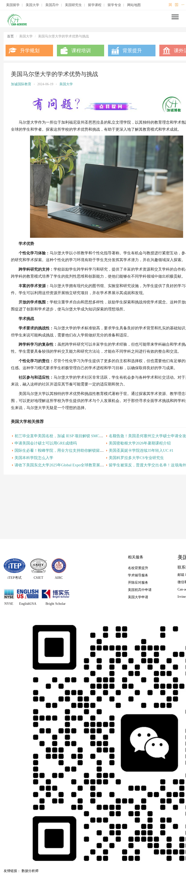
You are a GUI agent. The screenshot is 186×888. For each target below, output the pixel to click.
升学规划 (29, 50)
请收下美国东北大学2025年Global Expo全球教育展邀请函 (63, 465)
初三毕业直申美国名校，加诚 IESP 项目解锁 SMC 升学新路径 (67, 436)
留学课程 (94, 5)
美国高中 (52, 5)
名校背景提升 (138, 568)
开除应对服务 (138, 582)
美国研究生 (73, 5)
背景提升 (132, 50)
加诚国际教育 (21, 84)
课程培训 (81, 50)
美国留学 (13, 5)
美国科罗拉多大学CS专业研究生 (136, 458)
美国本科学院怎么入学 (34, 458)
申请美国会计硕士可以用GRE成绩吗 (46, 443)
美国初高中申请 (140, 590)
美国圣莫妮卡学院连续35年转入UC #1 (141, 450)
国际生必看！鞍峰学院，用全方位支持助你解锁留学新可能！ (67, 450)
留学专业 (114, 5)
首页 (10, 36)
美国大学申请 (138, 597)
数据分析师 (30, 871)
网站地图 (134, 5)
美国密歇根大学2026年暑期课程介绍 (140, 443)
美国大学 (32, 5)
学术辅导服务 (138, 575)
